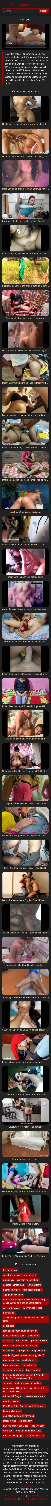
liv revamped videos (32, 1308)
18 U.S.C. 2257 (18, 1495)
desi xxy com (37, 1426)
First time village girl (13, 1435)
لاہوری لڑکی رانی (11, 1308)
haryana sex (9, 1313)
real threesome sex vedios (28, 1383)
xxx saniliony (25, 1421)
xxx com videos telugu (27, 1280)
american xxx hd (11, 1401)
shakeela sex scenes (34, 1396)
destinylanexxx (29, 1360)
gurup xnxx (8, 1280)
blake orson (33, 1336)
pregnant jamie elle (35, 1435)
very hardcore (34, 1285)
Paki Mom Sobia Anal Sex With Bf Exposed (24, 1406)
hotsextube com (10, 1365)
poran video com (39, 1340)
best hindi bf (22, 1340)
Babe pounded (33, 1370)
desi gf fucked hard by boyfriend (18, 1416)
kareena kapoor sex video (15, 1426)
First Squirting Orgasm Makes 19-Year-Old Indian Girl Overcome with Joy (23, 1376)
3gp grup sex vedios (13, 1295)
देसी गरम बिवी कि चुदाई (12, 1396)
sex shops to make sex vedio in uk (19, 1275)
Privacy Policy (34, 1495)
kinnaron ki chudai (12, 1411)
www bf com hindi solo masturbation (20, 1345)
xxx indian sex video (13, 1370)
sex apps (7, 1383)
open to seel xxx (11, 1360)
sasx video (8, 1350)
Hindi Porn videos (27, 1499)
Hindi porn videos (25, 5)
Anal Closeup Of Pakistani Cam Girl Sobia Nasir (23, 1319)
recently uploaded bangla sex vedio (20, 1331)
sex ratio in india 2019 (13, 1285)
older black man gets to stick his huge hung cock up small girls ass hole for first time (24, 1301)
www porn (8, 1431)
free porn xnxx (10, 1270)
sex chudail (8, 1326)
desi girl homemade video (28, 1431)
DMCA (6, 1495)
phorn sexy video (11, 1290)
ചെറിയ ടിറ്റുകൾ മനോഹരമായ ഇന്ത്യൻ (23, 1355)
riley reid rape (38, 1350)
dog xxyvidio (23, 1350)
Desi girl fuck (9, 1421)
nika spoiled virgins (32, 1290)
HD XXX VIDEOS (25, 1486)
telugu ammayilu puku (13, 1336)
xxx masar (8, 1340)
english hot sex (29, 1365)
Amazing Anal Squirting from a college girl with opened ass (23, 1390)
